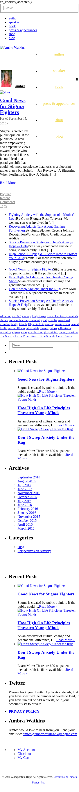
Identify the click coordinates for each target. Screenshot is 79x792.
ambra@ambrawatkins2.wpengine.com (50, 734)
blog (12, 38)
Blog (21, 547)
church (4, 320)
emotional (64, 320)
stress (24, 332)
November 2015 (29, 516)
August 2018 (27, 481)
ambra (20, 86)
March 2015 (26, 528)
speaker (14, 22)
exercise (5, 324)
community (35, 320)
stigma (16, 332)
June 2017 (25, 489)
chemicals (72, 316)
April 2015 (25, 524)
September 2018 (29, 477)
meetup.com (62, 324)
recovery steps (48, 328)
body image (39, 316)
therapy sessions (68, 332)
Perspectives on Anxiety (34, 551)
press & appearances (23, 30)
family (14, 324)
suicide (53, 332)
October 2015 (27, 520)
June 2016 (25, 505)
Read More (8, 183)
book (12, 26)
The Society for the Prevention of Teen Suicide (27, 336)
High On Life (36, 324)
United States (64, 336)
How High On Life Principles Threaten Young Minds (44, 410)
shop (12, 34)
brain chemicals (56, 316)
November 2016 (29, 493)
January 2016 (27, 513)
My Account (26, 750)
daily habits (50, 320)
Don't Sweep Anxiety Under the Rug (34, 289)
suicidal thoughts (38, 332)
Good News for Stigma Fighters (12, 106)
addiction (5, 316)
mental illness (16, 328)
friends (23, 324)
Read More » (48, 391)
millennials (32, 328)
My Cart (23, 757)
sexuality (5, 332)
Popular (5, 194)
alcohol (16, 316)
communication (18, 320)
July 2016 (24, 501)
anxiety (26, 316)
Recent (5, 198)
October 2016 (27, 497)
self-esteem (64, 328)
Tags (3, 206)
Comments (7, 202)
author (13, 18)
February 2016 (28, 509)
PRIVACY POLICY (24, 711)
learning (49, 324)
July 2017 (24, 485)
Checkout (24, 753)
